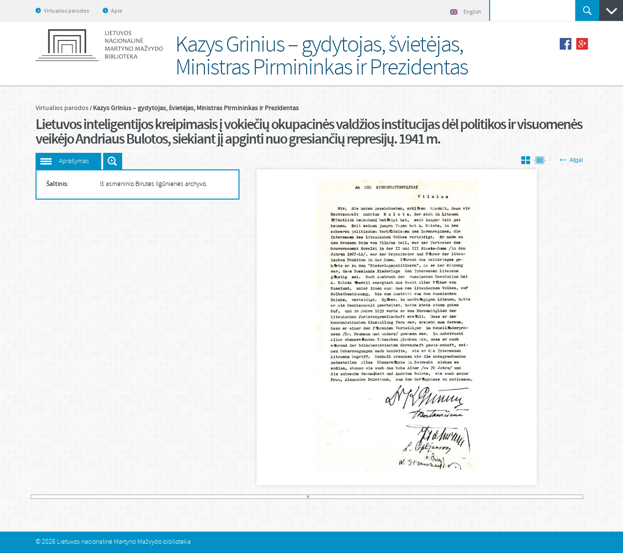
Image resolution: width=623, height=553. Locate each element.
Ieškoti (587, 10)
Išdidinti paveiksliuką (112, 161)
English (472, 12)
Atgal (576, 160)
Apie (116, 11)
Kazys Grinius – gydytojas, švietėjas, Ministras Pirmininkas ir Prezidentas (196, 108)
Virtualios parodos (66, 11)
